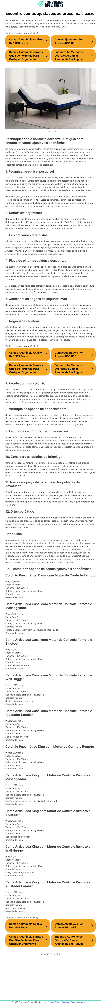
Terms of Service (70, 1002)
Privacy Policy (53, 1002)
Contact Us (84, 1002)
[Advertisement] (50, 973)
